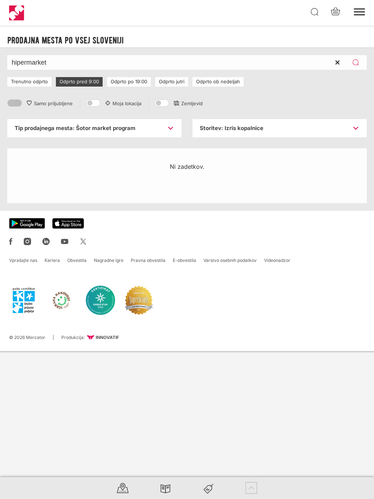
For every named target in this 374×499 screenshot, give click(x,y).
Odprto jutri (171, 81)
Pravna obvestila (148, 260)
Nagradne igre (108, 260)
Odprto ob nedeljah (218, 81)
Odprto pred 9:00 (79, 81)
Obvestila (77, 260)
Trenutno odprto (29, 81)
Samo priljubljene (53, 103)
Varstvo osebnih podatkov (230, 260)
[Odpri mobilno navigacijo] (359, 10)
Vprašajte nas (23, 260)
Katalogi (165, 488)
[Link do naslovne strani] (16, 12)
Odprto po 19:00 (129, 81)
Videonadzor (277, 260)
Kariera (52, 260)
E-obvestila (184, 260)
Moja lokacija (126, 103)
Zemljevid (192, 103)
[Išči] (315, 12)
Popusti (208, 488)
